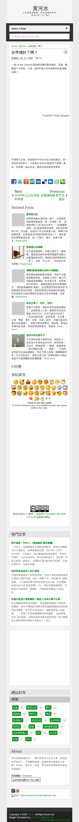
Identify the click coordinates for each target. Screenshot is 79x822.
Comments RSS (62, 820)
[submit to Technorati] (62, 181)
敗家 (31, 726)
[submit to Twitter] (20, 181)
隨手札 (32, 714)
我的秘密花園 (51, 726)
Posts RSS (46, 820)
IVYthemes (36, 817)
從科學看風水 (20, 733)
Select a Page (18, 28)
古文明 (53, 733)
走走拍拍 (55, 720)
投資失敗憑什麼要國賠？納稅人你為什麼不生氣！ (36, 599)
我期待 (16, 714)
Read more (21, 240)
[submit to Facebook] (13, 181)
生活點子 (17, 720)
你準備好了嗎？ (24, 52)
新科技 (16, 726)
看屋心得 (31, 707)
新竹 (48, 707)
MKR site (48, 817)
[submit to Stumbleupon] (32, 181)
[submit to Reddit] (56, 181)
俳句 (28, 739)
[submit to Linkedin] (50, 181)
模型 (48, 714)
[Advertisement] (37, 656)
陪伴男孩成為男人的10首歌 (25, 571)
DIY (38, 733)
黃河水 (40, 8)
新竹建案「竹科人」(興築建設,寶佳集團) (32, 543)
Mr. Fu (25, 514)
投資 (15, 707)
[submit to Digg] (38, 181)
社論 (15, 739)
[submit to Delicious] (44, 181)
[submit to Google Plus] (26, 181)
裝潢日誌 (36, 720)
